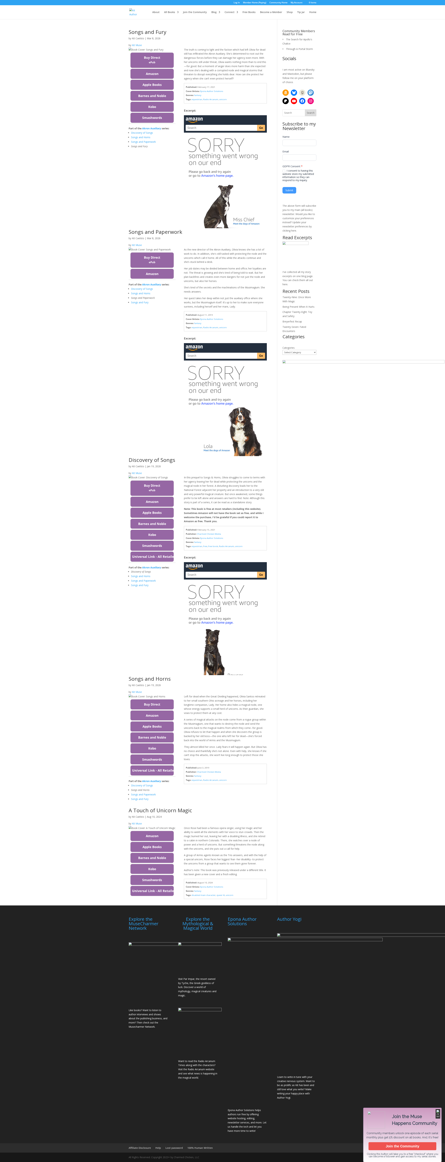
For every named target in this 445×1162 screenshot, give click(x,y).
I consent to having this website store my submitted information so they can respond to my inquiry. (298, 175)
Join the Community (195, 12)
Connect (229, 12)
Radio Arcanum (196, 1069)
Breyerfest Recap (292, 321)
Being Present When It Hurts (298, 306)
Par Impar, (189, 979)
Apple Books (152, 85)
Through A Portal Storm (299, 49)
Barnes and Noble (152, 96)
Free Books (249, 12)
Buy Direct (152, 59)
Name (286, 136)
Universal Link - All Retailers (153, 556)
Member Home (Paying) (254, 3)
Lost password (174, 1147)
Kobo (152, 107)
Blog (214, 12)
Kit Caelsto (138, 38)
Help (158, 1147)
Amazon (152, 74)
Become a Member (271, 12)
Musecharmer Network (142, 1026)
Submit (289, 190)
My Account (296, 3)
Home (312, 12)
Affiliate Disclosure (140, 1147)
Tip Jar (301, 12)
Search (310, 112)
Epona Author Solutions (241, 1110)
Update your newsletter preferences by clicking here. (297, 226)
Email (285, 151)
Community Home (278, 3)
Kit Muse (137, 45)
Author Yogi (283, 1097)
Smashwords (152, 118)
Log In (237, 3)
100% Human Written (200, 1147)
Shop (290, 12)
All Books (169, 12)
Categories (288, 347)
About (156, 12)
